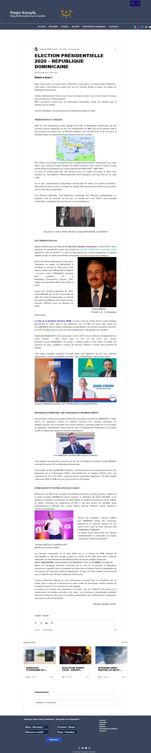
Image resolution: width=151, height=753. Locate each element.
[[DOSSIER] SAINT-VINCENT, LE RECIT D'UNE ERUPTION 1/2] (111, 655)
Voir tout (124, 642)
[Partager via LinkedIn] (46, 623)
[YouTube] (86, 748)
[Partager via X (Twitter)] (41, 623)
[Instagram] (138, 27)
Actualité (38, 615)
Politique (46, 615)
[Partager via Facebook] (36, 623)
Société (102, 726)
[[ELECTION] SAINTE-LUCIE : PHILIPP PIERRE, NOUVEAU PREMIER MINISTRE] (76, 655)
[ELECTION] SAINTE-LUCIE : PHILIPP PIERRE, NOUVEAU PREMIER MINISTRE (73, 669)
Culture (102, 724)
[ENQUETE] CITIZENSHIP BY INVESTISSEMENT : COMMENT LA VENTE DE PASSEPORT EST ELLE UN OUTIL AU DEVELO (38, 669)
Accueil (102, 720)
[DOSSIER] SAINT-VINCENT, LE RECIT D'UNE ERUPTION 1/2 (109, 669)
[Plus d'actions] (115, 49)
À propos (102, 731)
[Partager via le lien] (52, 623)
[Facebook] (135, 27)
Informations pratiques (108, 729)
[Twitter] (146, 27)
